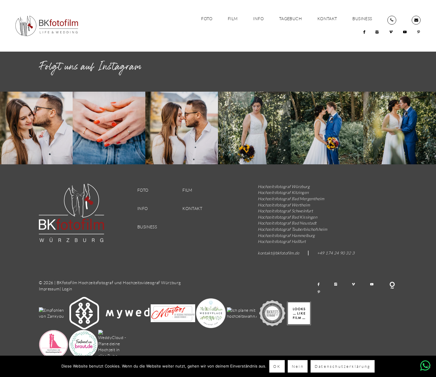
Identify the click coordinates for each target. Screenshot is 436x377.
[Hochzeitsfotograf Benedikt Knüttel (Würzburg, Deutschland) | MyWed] (109, 312)
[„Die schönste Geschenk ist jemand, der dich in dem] (36, 128)
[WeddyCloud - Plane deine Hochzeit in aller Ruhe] (113, 343)
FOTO (206, 18)
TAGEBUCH (290, 18)
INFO (258, 18)
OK (277, 366)
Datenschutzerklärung (342, 366)
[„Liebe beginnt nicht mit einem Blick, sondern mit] (254, 128)
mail (416, 20)
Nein (298, 366)
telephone (391, 20)
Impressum (49, 288)
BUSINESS (362, 18)
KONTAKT (327, 18)
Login (67, 288)
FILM (233, 18)
